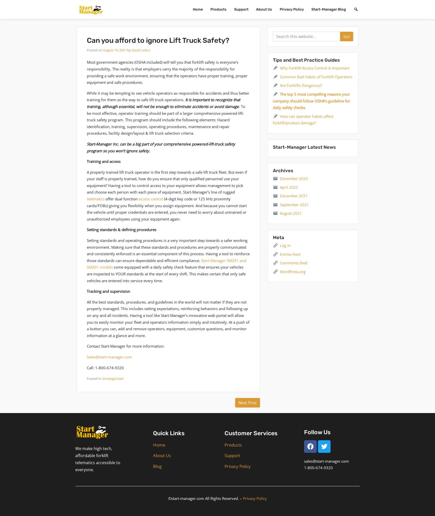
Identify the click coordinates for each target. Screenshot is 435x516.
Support (241, 9)
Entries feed (290, 254)
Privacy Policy (292, 9)
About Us (264, 9)
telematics (95, 198)
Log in (285, 245)
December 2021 (294, 195)
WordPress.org (293, 271)
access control (151, 198)
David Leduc (141, 50)
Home (198, 9)
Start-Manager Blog (328, 9)
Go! (346, 36)
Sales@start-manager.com (109, 356)
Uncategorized (112, 378)
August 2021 (291, 213)
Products (218, 9)
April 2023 (289, 187)
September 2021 (294, 204)
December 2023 (294, 178)
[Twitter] (324, 446)
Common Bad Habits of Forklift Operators (316, 76)
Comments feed (293, 262)
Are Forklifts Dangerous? (301, 85)
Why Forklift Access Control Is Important (314, 67)
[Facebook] (310, 446)
